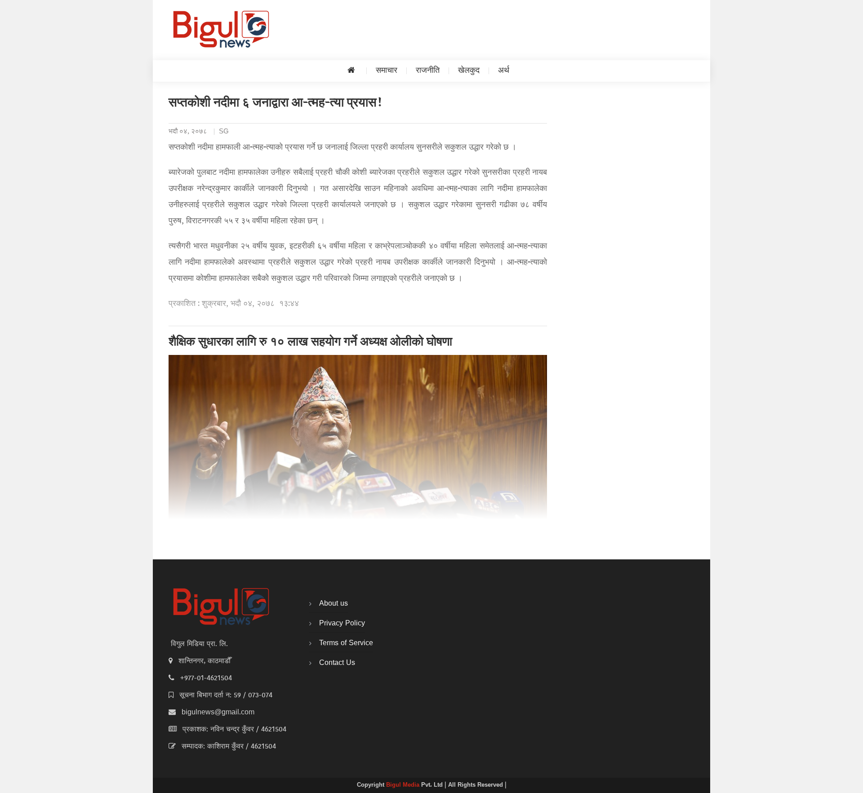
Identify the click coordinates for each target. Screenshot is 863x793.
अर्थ (503, 70)
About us (333, 604)
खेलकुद (469, 70)
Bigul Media (403, 785)
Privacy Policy (342, 623)
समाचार (386, 70)
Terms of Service (346, 643)
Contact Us (337, 663)
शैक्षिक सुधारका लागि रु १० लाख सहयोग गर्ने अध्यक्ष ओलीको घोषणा (310, 342)
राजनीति (428, 70)
